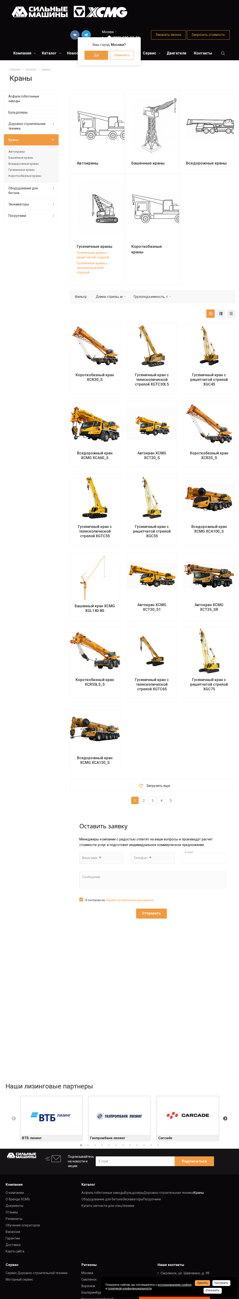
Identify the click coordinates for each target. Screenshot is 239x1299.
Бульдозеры (18, 112)
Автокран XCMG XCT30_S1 (151, 607)
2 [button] (88, 1145)
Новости (75, 53)
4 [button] (102, 1145)
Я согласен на (119, 900)
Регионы (89, 1265)
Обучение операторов (23, 1225)
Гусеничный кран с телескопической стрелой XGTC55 (95, 531)
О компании (15, 1193)
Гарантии (13, 1238)
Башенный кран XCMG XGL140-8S (95, 608)
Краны (13, 140)
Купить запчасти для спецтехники (107, 1206)
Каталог (50, 53)
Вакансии (13, 1232)
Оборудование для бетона (23, 190)
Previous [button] (13, 1118)
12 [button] (158, 1145)
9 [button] (137, 1145)
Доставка (13, 1245)
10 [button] (144, 1145)
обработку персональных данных (129, 900)
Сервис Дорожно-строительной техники (36, 1273)
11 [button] (151, 1145)
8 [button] (130, 1145)
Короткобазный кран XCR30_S (95, 377)
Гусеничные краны (94, 246)
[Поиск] (223, 53)
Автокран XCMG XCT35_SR (209, 607)
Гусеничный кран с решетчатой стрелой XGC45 (209, 379)
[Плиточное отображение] (210, 313)
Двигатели (176, 53)
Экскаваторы (18, 204)
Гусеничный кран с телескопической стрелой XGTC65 (152, 684)
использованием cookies (175, 1284)
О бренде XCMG (18, 1199)
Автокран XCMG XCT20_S (151, 455)
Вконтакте (75, 35)
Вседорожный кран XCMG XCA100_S (209, 529)
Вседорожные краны (206, 163)
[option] (51, 1118)
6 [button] (116, 1145)
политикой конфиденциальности (130, 1288)
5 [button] (109, 1145)
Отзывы (12, 1212)
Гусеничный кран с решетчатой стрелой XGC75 (209, 684)
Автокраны (87, 163)
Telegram (86, 35)
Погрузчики (17, 216)
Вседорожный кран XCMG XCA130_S (94, 760)
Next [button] (225, 1118)
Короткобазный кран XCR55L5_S (95, 682)
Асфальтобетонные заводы (23, 98)
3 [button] (95, 1145)
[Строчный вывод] (221, 313)
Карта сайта (15, 1251)
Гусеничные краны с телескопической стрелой (92, 267)
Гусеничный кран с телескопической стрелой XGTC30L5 (152, 379)
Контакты (203, 53)
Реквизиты (14, 1219)
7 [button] (123, 1145)
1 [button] (81, 1145)
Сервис (150, 53)
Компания (22, 53)
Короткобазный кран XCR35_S (209, 455)
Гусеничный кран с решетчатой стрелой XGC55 (152, 531)
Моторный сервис (19, 1279)
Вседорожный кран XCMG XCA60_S (94, 455)
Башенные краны (148, 163)
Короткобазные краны (24, 176)
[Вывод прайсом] (231, 313)
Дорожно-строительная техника (27, 126)
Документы (14, 1206)
